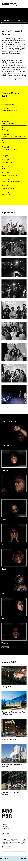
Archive (3, 831)
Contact (3, 824)
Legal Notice (5, 833)
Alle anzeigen (6, 407)
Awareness (5, 828)
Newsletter (4, 826)
